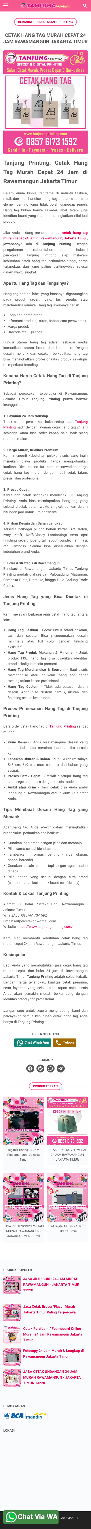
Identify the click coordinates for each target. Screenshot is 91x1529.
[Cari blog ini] (85, 5)
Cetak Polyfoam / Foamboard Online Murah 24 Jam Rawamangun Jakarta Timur (52, 1334)
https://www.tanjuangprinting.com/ (45, 927)
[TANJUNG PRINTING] (45, 5)
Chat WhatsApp (36, 1042)
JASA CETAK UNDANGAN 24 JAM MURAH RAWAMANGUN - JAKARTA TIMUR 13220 (52, 1377)
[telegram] (61, 1068)
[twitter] (40, 1068)
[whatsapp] (51, 1068)
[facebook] (30, 1068)
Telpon (68, 1042)
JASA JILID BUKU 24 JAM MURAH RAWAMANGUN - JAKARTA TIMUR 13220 (51, 1284)
